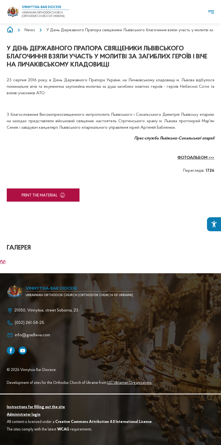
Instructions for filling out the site (36, 407)
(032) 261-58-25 (29, 323)
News (30, 30)
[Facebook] (11, 350)
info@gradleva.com (32, 335)
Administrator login (23, 415)
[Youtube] (23, 350)
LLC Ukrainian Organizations (129, 383)
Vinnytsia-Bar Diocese (41, 7)
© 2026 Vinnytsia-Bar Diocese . (32, 370)
